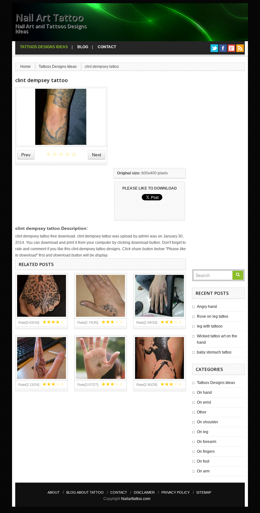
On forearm (206, 441)
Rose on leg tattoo (212, 316)
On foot (203, 461)
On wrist (204, 402)
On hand (204, 392)
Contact (107, 47)
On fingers (206, 451)
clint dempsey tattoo (41, 80)
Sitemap (203, 492)
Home (25, 66)
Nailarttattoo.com (135, 499)
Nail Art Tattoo (49, 17)
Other (201, 412)
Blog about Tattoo (85, 492)
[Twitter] (214, 48)
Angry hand (207, 306)
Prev (25, 154)
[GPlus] (231, 48)
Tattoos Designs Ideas (44, 47)
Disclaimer (144, 492)
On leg (202, 432)
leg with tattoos (210, 326)
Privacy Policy (175, 492)
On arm (203, 471)
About (54, 492)
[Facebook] (223, 48)
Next (96, 154)
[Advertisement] (161, 126)
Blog (82, 47)
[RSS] (240, 48)
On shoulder (207, 422)
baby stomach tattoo (214, 352)
